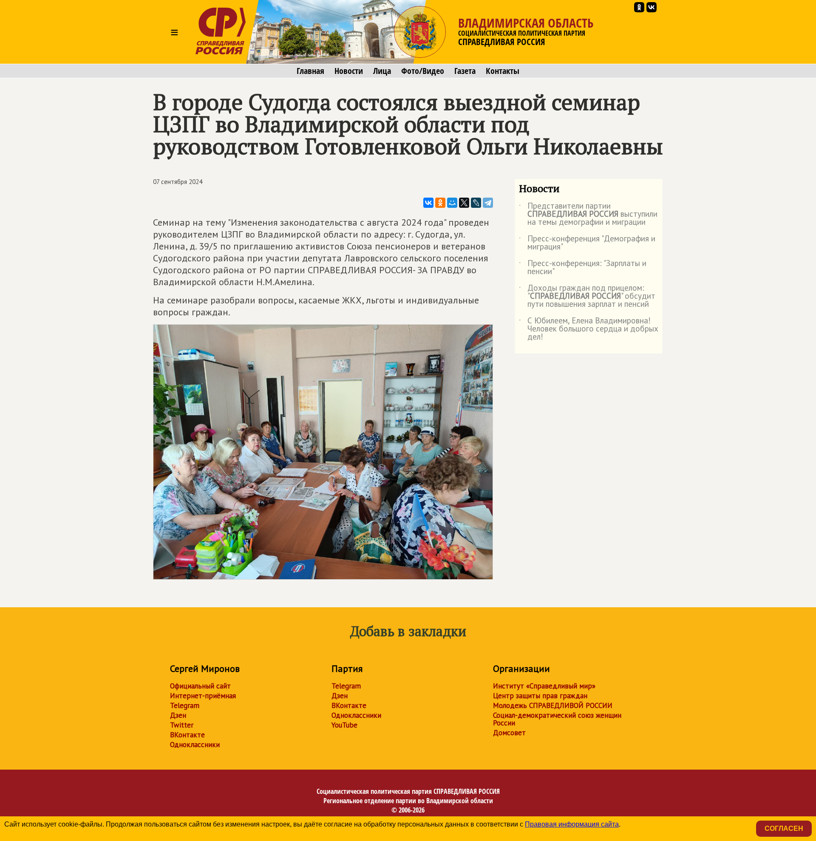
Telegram (184, 705)
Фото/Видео (422, 71)
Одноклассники (195, 744)
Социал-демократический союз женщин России (557, 719)
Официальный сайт (200, 686)
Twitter (181, 725)
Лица (382, 71)
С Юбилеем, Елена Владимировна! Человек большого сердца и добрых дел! (588, 329)
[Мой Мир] (452, 203)
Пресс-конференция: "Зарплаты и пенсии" (582, 267)
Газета (465, 71)
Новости (348, 71)
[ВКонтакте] (428, 203)
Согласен (784, 828)
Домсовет (509, 732)
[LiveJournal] (476, 203)
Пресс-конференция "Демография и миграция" (587, 243)
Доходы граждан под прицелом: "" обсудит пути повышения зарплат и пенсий (587, 296)
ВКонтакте (187, 735)
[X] (464, 203)
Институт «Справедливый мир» (544, 686)
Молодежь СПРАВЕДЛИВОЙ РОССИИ (552, 705)
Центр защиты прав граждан (540, 695)
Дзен (178, 715)
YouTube (344, 725)
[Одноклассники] (440, 203)
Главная (310, 71)
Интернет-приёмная (203, 695)
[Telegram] (488, 203)
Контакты (502, 71)
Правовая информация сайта (572, 824)
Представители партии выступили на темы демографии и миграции (588, 214)
